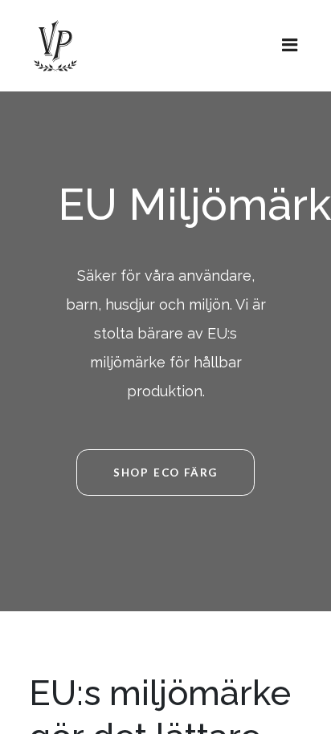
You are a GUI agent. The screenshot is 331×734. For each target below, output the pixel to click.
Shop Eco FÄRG (165, 472)
